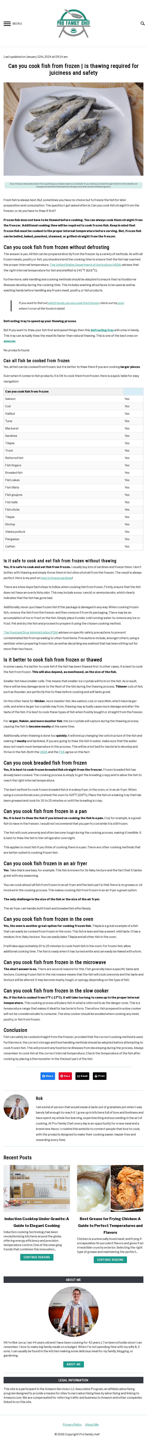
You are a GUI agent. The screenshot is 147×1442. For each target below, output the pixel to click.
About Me (73, 1364)
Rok (39, 1098)
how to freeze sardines (56, 578)
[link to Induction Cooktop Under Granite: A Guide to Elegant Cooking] (37, 1188)
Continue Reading (37, 1257)
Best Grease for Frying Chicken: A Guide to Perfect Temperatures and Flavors (110, 1226)
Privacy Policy (72, 1424)
